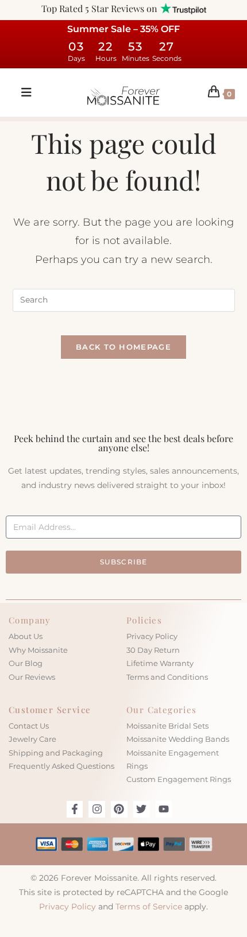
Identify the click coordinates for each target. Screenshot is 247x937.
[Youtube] (164, 809)
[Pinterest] (119, 809)
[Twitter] (141, 809)
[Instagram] (96, 809)
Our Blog (26, 663)
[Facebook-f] (75, 809)
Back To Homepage (123, 346)
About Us (26, 636)
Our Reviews (32, 677)
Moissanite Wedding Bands (177, 739)
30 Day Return (153, 650)
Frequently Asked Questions (61, 765)
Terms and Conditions (167, 677)
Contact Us (29, 725)
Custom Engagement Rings (178, 779)
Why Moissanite (38, 650)
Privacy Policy (151, 636)
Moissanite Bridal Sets (167, 725)
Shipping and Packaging (56, 752)
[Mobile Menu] (22, 92)
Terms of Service (148, 906)
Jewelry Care (32, 739)
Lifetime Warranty (160, 663)
